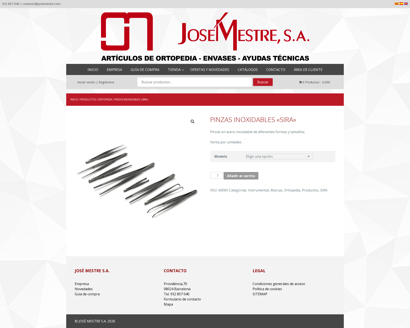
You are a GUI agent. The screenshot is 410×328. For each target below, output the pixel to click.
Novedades (84, 289)
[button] (192, 121)
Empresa (82, 283)
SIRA (323, 190)
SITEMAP (260, 294)
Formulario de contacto (182, 299)
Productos (88, 99)
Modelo (220, 156)
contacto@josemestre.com (41, 4)
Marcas (276, 190)
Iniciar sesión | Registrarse (95, 82)
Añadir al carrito (241, 176)
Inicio (74, 99)
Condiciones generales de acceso (279, 283)
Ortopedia (105, 99)
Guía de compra (87, 294)
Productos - (316, 82)
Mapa (168, 304)
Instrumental (258, 190)
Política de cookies (267, 289)
